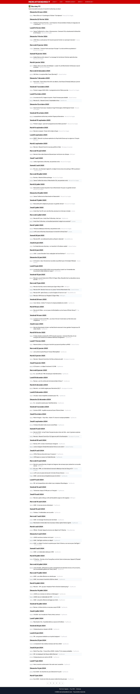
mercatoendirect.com (65, 692)
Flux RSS (72, 689)
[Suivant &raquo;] (62, 683)
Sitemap (78, 689)
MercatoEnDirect (39, 2)
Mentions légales (63, 689)
